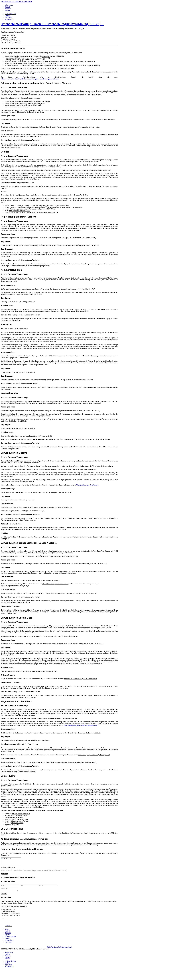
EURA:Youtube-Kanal (65, 947)
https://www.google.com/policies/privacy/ (64, 556)
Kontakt (7, 16)
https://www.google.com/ (19, 821)
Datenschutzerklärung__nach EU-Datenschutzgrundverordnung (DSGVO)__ (52, 24)
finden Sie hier (73, 636)
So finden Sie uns (10, 14)
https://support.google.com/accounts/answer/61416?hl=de (35, 209)
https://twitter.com (16, 817)
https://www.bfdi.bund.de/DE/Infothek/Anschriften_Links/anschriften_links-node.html (30, 79)
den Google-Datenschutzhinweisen (64, 631)
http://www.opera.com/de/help (19, 211)
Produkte (8, 9)
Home (7, 929)
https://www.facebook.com (21, 814)
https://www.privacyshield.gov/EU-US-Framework (80, 593)
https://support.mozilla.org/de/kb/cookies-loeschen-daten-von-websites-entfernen (42, 205)
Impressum (8, 17)
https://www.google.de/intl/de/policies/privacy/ (94, 755)
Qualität (7, 7)
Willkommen (9, 5)
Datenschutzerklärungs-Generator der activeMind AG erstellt (39, 870)
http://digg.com (13, 825)
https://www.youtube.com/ (19, 815)
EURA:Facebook (52, 947)
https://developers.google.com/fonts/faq (55, 584)
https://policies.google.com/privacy (105, 723)
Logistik (7, 10)
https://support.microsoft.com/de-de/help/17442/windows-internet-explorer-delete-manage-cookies (50, 207)
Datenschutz (9, 19)
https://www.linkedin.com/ (19, 819)
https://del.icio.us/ (17, 823)
